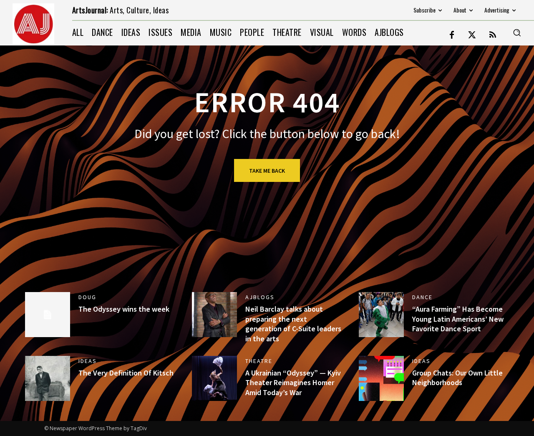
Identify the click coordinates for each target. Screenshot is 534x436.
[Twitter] (472, 35)
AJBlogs (260, 297)
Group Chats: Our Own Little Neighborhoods (457, 377)
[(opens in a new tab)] (381, 314)
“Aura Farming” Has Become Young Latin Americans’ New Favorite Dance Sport (458, 318)
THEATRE (258, 361)
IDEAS (87, 361)
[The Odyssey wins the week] (47, 314)
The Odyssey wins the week (123, 309)
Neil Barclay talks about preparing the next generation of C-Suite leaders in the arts (293, 323)
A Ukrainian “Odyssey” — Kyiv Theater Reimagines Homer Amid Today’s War (293, 382)
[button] (517, 32)
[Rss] (493, 35)
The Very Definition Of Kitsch (126, 373)
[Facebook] (452, 35)
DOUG (87, 297)
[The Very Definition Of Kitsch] (47, 378)
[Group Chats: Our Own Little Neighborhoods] (381, 378)
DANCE (422, 297)
